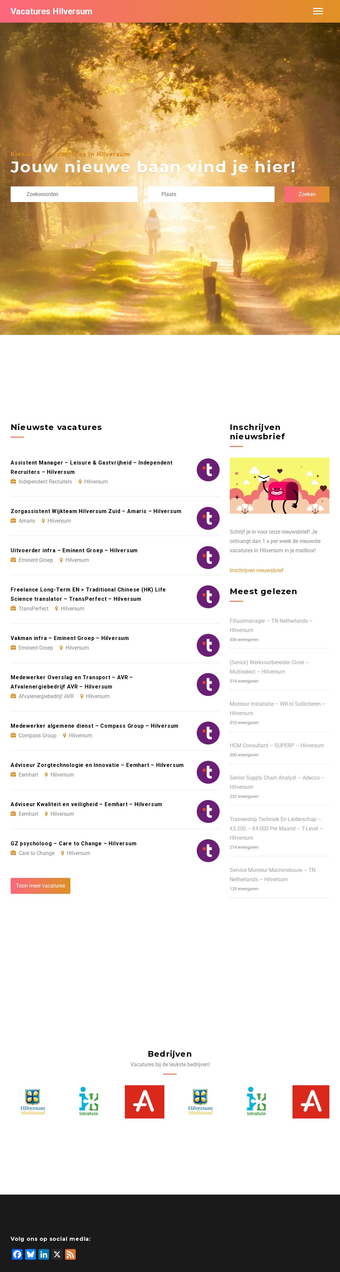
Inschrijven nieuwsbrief (257, 570)
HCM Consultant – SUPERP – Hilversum (277, 745)
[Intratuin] (86, 1101)
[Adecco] (142, 1101)
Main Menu (318, 11)
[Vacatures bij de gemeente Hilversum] (30, 1101)
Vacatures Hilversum (51, 11)
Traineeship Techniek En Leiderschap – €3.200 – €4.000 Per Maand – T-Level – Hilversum (276, 828)
